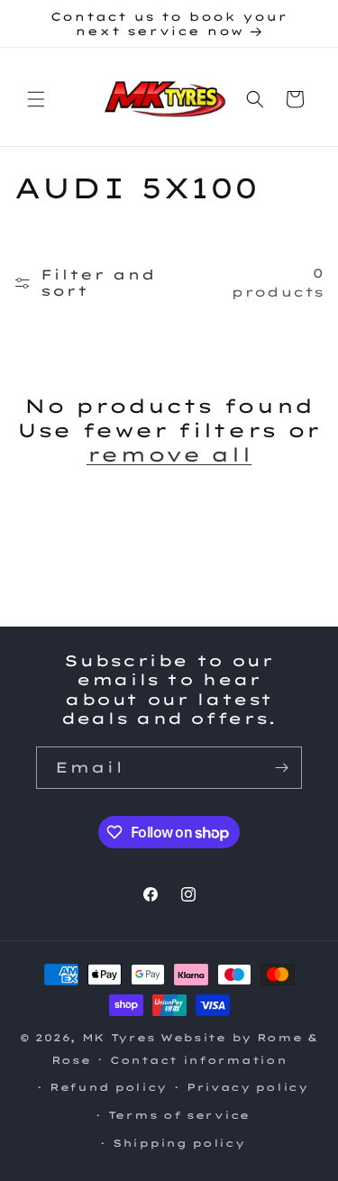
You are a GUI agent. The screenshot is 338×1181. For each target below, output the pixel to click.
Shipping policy (179, 1143)
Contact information (198, 1060)
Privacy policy (247, 1087)
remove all (169, 454)
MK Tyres (119, 1037)
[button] (36, 99)
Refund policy (108, 1087)
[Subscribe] (281, 767)
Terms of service (179, 1115)
